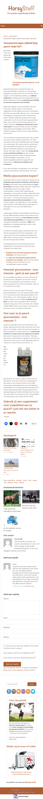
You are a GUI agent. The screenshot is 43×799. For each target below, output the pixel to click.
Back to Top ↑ (30, 792)
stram (16, 482)
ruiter (29, 480)
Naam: (6, 618)
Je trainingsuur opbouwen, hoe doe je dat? (11, 470)
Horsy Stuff (15, 790)
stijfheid (10, 482)
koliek (22, 126)
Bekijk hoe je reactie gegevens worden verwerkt (19, 670)
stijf (5, 482)
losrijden (19, 480)
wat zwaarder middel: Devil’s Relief (23, 383)
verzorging (12, 36)
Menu (3, 26)
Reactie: (6, 599)
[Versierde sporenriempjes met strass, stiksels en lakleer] (28, 442)
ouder (25, 480)
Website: (6, 637)
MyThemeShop (20, 792)
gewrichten (11, 480)
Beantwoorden (29, 586)
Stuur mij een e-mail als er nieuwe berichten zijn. (19, 658)
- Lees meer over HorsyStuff (18, 733)
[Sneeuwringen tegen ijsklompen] (11, 442)
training (21, 482)
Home (5, 36)
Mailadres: (7, 627)
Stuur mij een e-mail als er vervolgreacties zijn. (19, 653)
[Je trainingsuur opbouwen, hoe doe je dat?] (11, 463)
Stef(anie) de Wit (30, 782)
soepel (34, 480)
